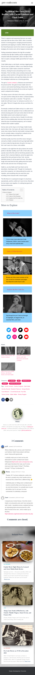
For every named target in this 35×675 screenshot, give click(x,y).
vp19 (6, 446)
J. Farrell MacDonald (15, 391)
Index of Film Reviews (15, 196)
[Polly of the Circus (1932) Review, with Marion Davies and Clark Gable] (8, 367)
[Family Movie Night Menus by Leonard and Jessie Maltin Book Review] (17, 551)
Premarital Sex (26, 380)
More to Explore (7, 192)
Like (19, 380)
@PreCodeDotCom (26, 430)
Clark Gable (27, 386)
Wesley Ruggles (22, 394)
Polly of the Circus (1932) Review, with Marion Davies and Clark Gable (7, 373)
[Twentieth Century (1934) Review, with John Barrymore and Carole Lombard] (24, 351)
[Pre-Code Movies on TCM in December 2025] (17, 635)
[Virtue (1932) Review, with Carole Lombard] (8, 351)
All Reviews (12, 380)
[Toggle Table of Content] (20, 190)
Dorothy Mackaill (6, 389)
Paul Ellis (23, 391)
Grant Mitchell (5, 391)
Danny (8, 472)
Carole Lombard (12, 82)
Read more (7, 579)
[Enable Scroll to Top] (32, 672)
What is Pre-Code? (14, 194)
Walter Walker (13, 394)
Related (11, 200)
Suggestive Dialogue (15, 383)
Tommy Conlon (5, 394)
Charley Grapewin (18, 386)
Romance (5, 383)
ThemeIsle (23, 671)
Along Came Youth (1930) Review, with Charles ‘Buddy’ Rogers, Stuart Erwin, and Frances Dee (17, 613)
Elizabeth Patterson (16, 389)
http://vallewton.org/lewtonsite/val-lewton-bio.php (19, 514)
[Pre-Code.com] (10, 3)
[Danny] (17, 413)
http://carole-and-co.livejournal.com (22, 462)
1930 (5, 608)
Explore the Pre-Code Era (15, 198)
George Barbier (26, 389)
